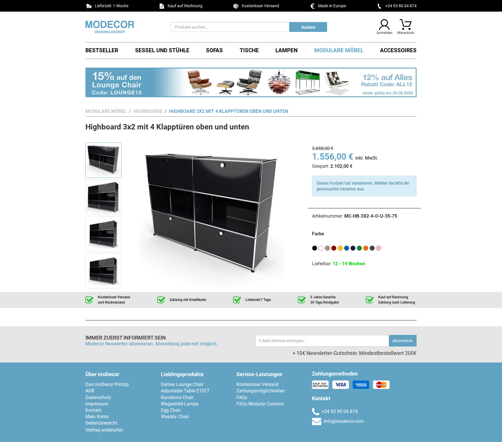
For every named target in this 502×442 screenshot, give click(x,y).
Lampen (286, 50)
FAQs (241, 397)
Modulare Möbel (338, 50)
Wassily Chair (175, 416)
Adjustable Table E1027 (185, 391)
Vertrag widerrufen (104, 430)
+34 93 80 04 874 (401, 5)
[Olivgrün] (372, 248)
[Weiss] (321, 248)
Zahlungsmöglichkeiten (260, 391)
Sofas (214, 50)
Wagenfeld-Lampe (179, 404)
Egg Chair (171, 410)
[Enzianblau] (346, 248)
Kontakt (93, 410)
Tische (249, 50)
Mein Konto (97, 416)
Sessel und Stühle (162, 50)
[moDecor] (123, 27)
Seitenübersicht (101, 423)
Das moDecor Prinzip (107, 384)
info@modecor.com (344, 421)
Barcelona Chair (177, 397)
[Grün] (359, 248)
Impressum (96, 404)
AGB (89, 391)
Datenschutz (98, 397)
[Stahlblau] (353, 248)
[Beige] (327, 248)
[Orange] (365, 248)
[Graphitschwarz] (314, 248)
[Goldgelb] (340, 248)
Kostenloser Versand (257, 384)
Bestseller (101, 50)
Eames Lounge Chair (182, 384)
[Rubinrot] (333, 248)
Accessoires (398, 50)
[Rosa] (378, 248)
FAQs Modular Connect (260, 404)
